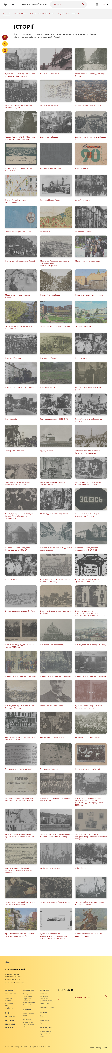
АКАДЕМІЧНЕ (28, 990)
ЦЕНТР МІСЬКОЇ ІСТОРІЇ (15, 969)
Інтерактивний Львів (34, 4)
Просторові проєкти (44, 1004)
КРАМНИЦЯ (10, 1024)
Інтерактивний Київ (28, 1025)
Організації (72, 14)
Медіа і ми (9, 1008)
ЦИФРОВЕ (27, 1010)
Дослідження (27, 994)
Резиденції (27, 1005)
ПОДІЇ (7, 1013)
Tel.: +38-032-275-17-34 (13, 980)
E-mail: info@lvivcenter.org (14, 983)
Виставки (43, 994)
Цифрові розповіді (47, 1007)
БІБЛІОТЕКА (10, 1017)
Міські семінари (29, 1002)
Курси (42, 1023)
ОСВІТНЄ (43, 1012)
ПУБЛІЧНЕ (44, 990)
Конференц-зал (46, 1031)
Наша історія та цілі (11, 994)
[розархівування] (46, 1000)
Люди (60, 14)
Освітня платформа (44, 1017)
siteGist (104, 1048)
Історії (6, 14)
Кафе (42, 1036)
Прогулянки (20, 14)
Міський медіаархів (27, 1018)
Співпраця (9, 1003)
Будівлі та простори (42, 14)
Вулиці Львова (28, 1022)
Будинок (8, 1000)
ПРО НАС (9, 990)
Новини (8, 1005)
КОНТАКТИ (9, 1028)
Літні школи (44, 1020)
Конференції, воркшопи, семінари (27, 998)
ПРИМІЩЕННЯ (46, 1028)
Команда (8, 998)
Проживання (45, 1034)
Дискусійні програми (44, 997)
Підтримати (80, 998)
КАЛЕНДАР (9, 1020)
